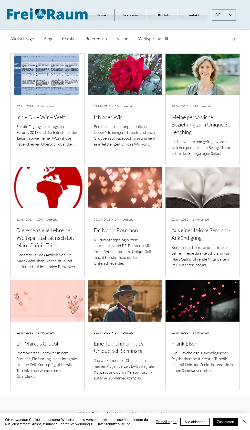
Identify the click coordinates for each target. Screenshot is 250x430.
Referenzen (96, 38)
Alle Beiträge (22, 38)
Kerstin (69, 38)
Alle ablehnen (195, 421)
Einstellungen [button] (166, 421)
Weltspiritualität (153, 38)
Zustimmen (225, 421)
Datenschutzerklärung (113, 423)
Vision (122, 38)
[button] (233, 39)
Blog (48, 38)
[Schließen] (244, 421)
